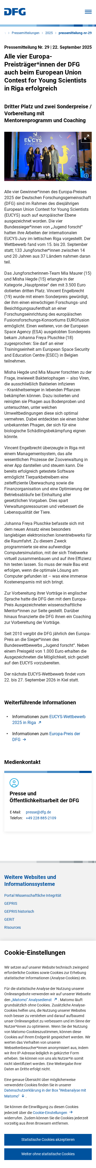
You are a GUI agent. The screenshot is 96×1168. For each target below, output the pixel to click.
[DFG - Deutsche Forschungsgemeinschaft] (15, 14)
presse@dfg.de (38, 812)
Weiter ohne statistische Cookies (48, 1154)
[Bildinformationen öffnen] (86, 175)
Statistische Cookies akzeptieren (48, 1139)
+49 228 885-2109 (41, 818)
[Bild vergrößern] (48, 156)
